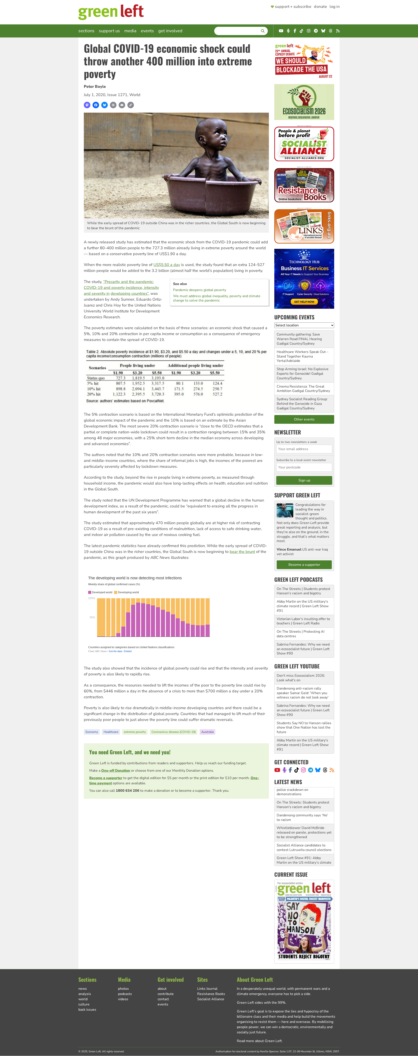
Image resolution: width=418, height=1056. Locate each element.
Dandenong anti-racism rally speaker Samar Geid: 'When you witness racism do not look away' (303, 693)
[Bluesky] (104, 105)
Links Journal (207, 988)
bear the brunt (242, 551)
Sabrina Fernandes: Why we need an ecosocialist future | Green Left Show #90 (303, 649)
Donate (320, 6)
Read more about (259, 1041)
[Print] (113, 105)
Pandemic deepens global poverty (199, 290)
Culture (83, 1004)
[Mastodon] (87, 105)
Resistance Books (211, 994)
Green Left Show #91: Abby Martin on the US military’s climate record (304, 852)
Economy (92, 732)
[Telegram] (310, 770)
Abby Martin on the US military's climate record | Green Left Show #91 (303, 606)
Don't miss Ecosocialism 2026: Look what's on (301, 678)
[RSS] (332, 770)
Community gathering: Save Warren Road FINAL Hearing (299, 336)
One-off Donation (115, 770)
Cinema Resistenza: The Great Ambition (300, 388)
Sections (86, 31)
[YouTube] (277, 770)
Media (130, 31)
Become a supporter (105, 778)
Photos (123, 988)
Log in (335, 6)
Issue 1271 (117, 94)
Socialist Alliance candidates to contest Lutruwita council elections (304, 836)
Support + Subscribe (293, 6)
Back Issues (87, 1009)
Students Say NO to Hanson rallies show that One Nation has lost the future (304, 728)
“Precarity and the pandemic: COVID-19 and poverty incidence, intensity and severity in (121, 287)
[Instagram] (303, 770)
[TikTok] (296, 770)
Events (147, 31)
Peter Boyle (95, 86)
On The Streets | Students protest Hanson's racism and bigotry (303, 591)
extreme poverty (135, 732)
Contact (163, 999)
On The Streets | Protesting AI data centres (300, 634)
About (162, 988)
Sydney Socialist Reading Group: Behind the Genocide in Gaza (302, 401)
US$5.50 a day (166, 264)
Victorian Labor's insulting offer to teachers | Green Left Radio (303, 621)
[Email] (122, 105)
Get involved (170, 31)
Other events (304, 419)
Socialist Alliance (210, 999)
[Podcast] (285, 770)
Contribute (166, 994)
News (82, 988)
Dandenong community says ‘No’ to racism (302, 806)
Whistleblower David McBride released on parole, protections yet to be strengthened (304, 822)
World (134, 94)
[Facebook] (96, 105)
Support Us (109, 31)
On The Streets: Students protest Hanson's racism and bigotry (303, 793)
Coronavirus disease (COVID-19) (174, 732)
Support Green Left (297, 495)
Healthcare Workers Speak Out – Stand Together (302, 354)
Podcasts (125, 994)
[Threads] (325, 770)
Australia (207, 732)
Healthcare (111, 732)
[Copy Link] (130, 105)
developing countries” (129, 293)
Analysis (84, 994)
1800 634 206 (127, 790)
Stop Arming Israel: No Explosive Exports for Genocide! (303, 371)
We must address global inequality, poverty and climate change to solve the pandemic (216, 298)
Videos (123, 999)
